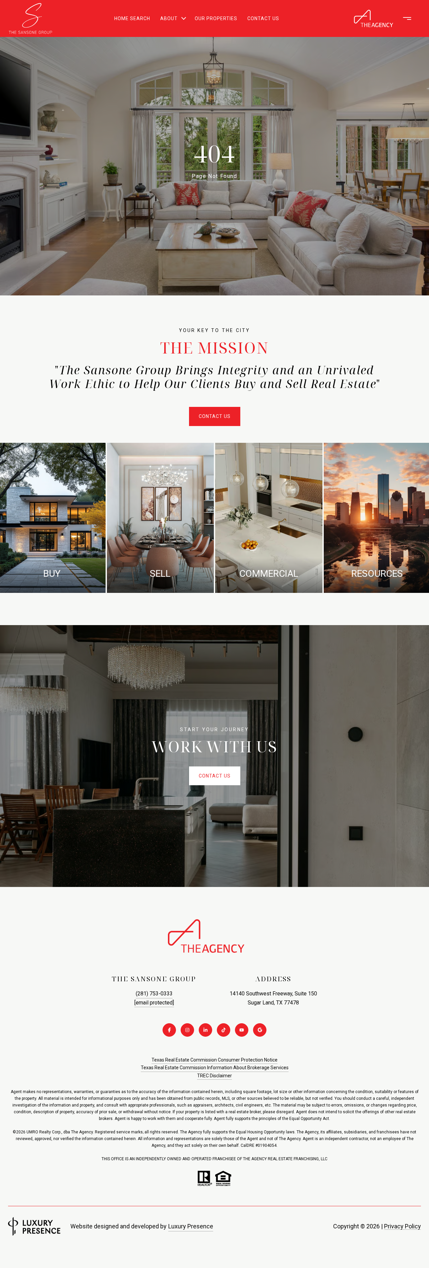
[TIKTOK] (223, 1030)
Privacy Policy (402, 1226)
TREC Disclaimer (214, 1075)
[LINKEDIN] (205, 1030)
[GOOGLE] (259, 1030)
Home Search (132, 18)
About (169, 18)
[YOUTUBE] (241, 1030)
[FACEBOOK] (169, 1030)
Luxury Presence (190, 1226)
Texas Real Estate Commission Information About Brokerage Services (215, 1067)
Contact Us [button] (215, 416)
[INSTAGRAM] (187, 1030)
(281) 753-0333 (154, 993)
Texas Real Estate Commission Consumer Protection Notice (214, 1060)
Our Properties (216, 18)
